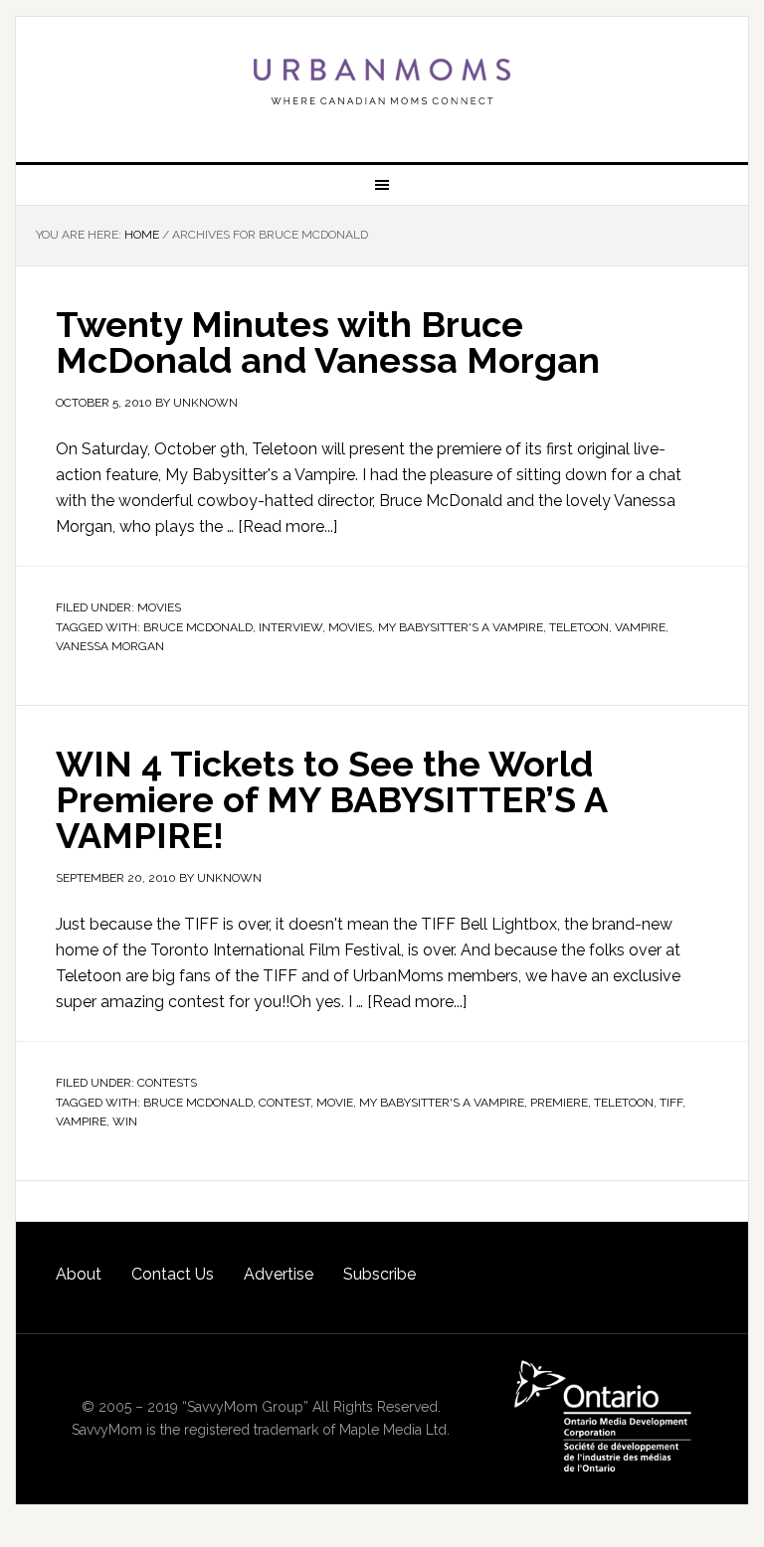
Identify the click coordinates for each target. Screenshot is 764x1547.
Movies (159, 607)
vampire (640, 627)
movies (350, 627)
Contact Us (172, 1274)
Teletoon (579, 627)
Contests (167, 1083)
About (78, 1274)
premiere (559, 1103)
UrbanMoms (381, 81)
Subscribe (379, 1274)
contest (284, 1103)
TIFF (671, 1103)
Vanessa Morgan (110, 646)
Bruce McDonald (198, 627)
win (124, 1121)
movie (334, 1103)
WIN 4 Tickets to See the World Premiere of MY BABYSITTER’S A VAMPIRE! (331, 799)
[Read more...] (287, 526)
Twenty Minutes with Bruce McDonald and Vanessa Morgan (328, 342)
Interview (290, 627)
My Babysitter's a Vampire (460, 627)
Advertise (278, 1274)
